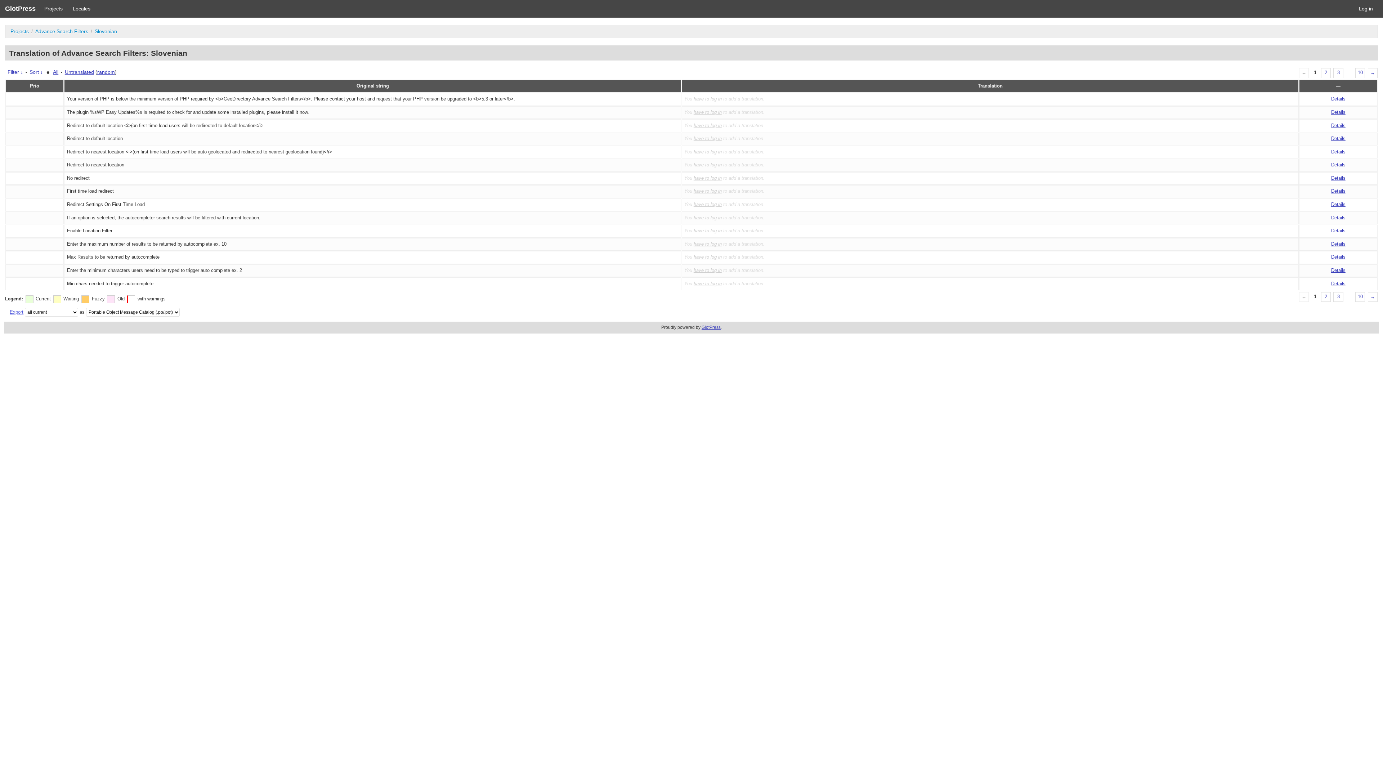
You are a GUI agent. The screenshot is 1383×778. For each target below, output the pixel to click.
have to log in (708, 99)
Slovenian (106, 31)
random (106, 72)
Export (16, 312)
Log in (1366, 9)
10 (1360, 72)
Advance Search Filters (61, 31)
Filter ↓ (15, 72)
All (55, 72)
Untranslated (79, 72)
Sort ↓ (36, 72)
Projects (53, 9)
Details (1338, 99)
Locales (81, 9)
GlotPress (20, 8)
